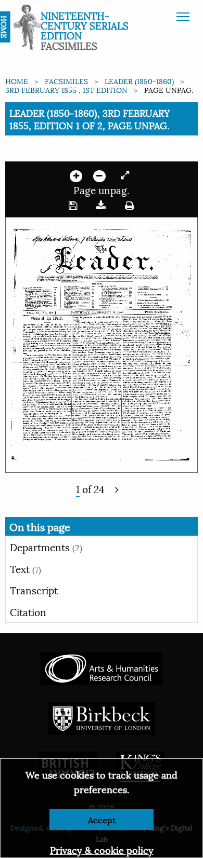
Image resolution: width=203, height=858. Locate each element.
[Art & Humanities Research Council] (101, 667)
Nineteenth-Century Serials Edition (85, 25)
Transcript (34, 589)
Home (16, 80)
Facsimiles (66, 80)
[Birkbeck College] (101, 717)
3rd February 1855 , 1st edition (66, 89)
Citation (28, 611)
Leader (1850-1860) (139, 80)
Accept (102, 819)
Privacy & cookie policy (102, 849)
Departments (46, 546)
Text (25, 568)
